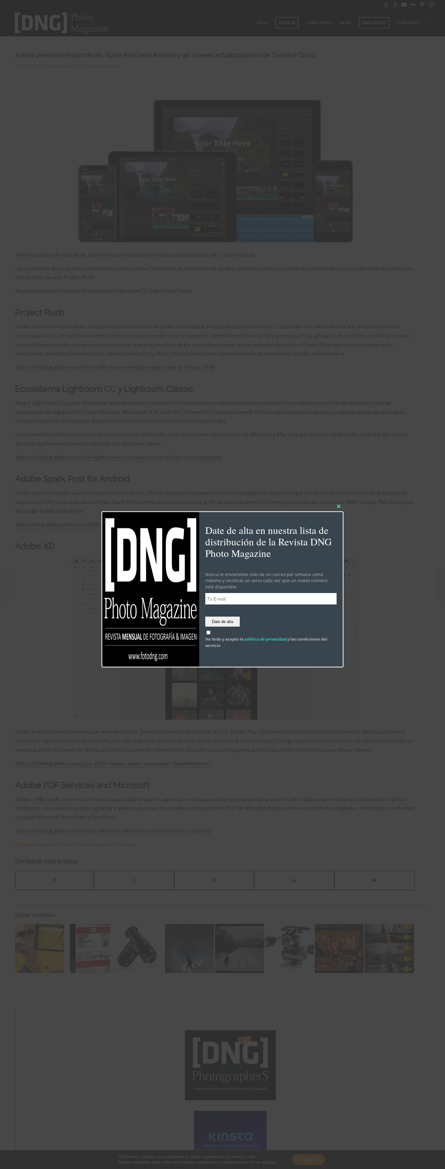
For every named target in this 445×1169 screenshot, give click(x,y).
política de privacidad (265, 639)
